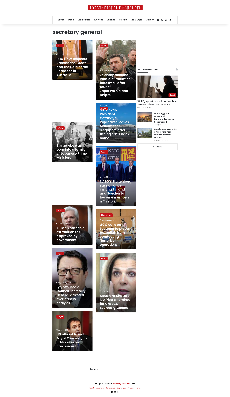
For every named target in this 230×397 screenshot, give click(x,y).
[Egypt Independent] (115, 7)
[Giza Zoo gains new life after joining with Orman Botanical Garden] (144, 133)
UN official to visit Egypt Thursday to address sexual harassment (71, 340)
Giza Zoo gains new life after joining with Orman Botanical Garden (165, 133)
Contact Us (110, 388)
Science (111, 19)
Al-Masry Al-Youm (121, 383)
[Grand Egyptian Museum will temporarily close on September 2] (144, 117)
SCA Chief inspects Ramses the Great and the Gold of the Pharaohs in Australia (72, 67)
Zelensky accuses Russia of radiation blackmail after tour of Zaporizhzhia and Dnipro (115, 85)
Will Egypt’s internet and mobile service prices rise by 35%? (157, 102)
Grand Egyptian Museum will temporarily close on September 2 (164, 117)
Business (98, 19)
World (71, 19)
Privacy (131, 388)
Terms (138, 388)
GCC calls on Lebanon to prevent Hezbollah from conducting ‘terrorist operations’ (116, 234)
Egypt (61, 19)
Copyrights (121, 388)
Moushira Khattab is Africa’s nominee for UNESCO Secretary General (115, 302)
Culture (123, 19)
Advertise (100, 388)
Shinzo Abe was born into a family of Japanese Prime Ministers (71, 151)
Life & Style (136, 19)
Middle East (84, 19)
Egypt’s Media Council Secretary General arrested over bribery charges (71, 295)
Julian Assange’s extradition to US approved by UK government (70, 234)
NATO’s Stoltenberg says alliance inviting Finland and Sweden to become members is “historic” (116, 191)
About (91, 388)
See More (157, 147)
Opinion (150, 19)
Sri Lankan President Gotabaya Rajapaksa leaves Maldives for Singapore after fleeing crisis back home (114, 124)
